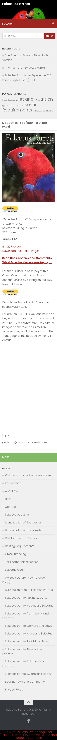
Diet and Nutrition (34, 99)
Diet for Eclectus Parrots (21, 538)
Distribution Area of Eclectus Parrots (29, 590)
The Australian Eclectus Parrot (25, 67)
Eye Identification (9, 105)
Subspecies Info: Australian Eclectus (28, 674)
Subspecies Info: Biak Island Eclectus (29, 641)
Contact (10, 507)
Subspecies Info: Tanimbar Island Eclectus (25, 616)
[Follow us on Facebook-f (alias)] (53, 24)
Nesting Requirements (21, 107)
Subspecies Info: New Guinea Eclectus (22, 651)
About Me (11, 491)
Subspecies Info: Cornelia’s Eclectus (28, 626)
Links (8, 499)
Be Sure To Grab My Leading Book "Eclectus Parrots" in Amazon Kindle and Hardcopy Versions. (28, 735)
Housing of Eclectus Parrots (23, 530)
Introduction (13, 483)
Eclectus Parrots (16, 3)
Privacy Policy (14, 689)
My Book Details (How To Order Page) (24, 580)
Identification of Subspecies (23, 522)
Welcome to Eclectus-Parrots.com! (28, 475)
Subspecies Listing (17, 514)
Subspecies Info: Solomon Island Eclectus (24, 664)
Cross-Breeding (8, 100)
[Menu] (53, 4)
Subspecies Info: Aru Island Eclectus (28, 633)
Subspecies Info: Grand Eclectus (26, 598)
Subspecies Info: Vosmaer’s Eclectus (29, 605)
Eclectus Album (15, 570)
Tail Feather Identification (43, 111)
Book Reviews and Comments (25, 681)
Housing (20, 105)
